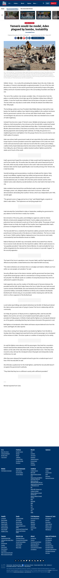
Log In (47, 3)
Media (3, 469)
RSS (35, 561)
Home (2, 8)
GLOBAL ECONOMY (29, 23)
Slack (32, 561)
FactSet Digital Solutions (18, 571)
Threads (21, 38)
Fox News (4, 3)
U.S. (9, 3)
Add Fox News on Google (38, 37)
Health (3, 516)
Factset (49, 570)
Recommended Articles (27, 8)
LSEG (49, 571)
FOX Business (35, 516)
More (34, 3)
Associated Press (29, 32)
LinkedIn (29, 561)
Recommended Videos (12, 8)
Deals (17, 516)
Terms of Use (9, 565)
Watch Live (19, 536)
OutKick (33, 469)
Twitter (18, 38)
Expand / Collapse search (43, 3)
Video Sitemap (27, 566)
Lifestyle (48, 469)
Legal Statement (27, 571)
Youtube (24, 561)
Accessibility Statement (11, 566)
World (22, 3)
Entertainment (20, 469)
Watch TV (53, 3)
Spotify (40, 561)
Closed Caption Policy (38, 565)
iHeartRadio (43, 561)
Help (45, 565)
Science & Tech (50, 516)
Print (27, 38)
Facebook (15, 38)
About (33, 536)
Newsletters (38, 561)
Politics (16, 3)
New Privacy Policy (17, 565)
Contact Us (49, 565)
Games (3, 536)
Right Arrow (56, 15)
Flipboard (24, 38)
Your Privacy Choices (28, 565)
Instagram (21, 561)
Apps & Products (50, 536)
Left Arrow (2, 15)
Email (29, 38)
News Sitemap (20, 566)
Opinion (29, 3)
